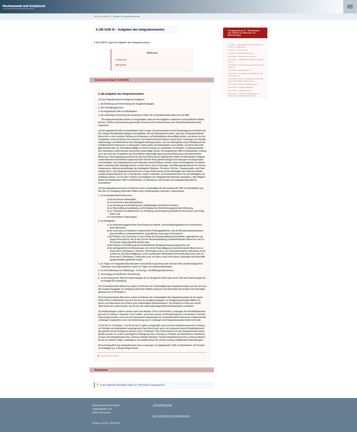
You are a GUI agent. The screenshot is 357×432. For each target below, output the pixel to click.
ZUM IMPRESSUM (162, 405)
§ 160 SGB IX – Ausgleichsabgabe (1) (240, 87)
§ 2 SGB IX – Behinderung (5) (238, 50)
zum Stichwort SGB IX (110, 356)
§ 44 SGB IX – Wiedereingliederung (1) (241, 53)
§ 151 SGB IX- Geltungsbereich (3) (240, 70)
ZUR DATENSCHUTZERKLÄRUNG (171, 416)
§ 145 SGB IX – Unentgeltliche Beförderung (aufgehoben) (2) (246, 61)
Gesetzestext (121, 60)
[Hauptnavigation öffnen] (350, 6)
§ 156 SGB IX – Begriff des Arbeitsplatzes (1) (243, 84)
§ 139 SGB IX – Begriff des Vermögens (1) (242, 56)
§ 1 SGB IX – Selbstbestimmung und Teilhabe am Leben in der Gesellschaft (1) (246, 46)
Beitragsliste (120, 65)
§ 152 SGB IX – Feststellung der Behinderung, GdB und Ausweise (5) (245, 75)
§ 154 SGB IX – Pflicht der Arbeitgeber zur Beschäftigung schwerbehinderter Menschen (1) (245, 80)
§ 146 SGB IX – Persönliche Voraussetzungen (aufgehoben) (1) (246, 66)
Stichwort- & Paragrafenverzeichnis (126, 16)
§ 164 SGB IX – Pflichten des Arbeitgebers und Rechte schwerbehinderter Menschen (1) (243, 95)
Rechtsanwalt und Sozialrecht (24, 6)
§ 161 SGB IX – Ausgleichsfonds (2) (240, 90)
